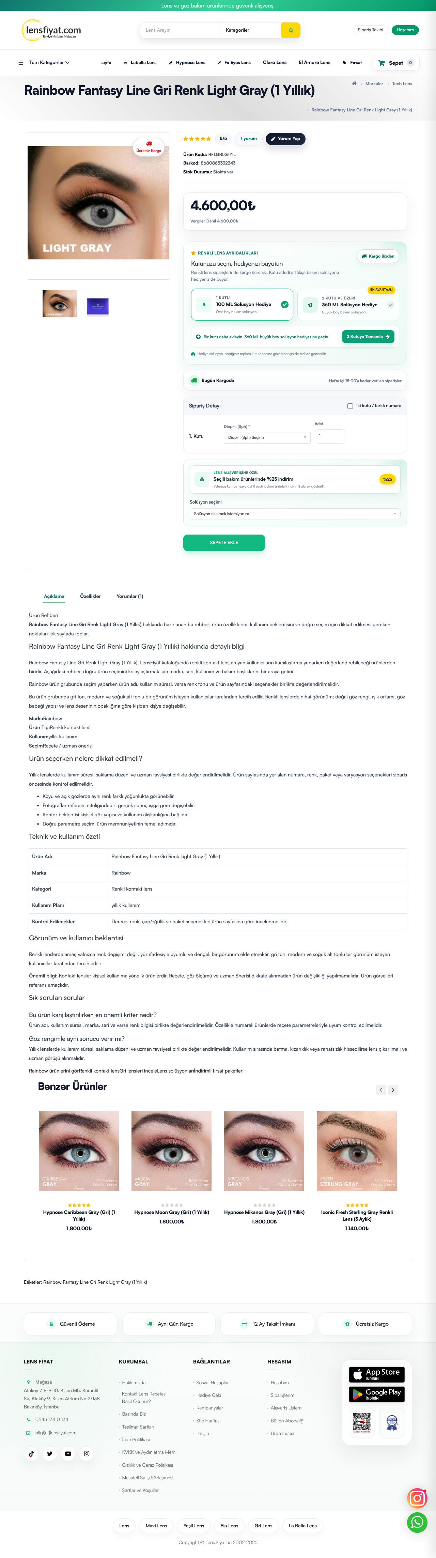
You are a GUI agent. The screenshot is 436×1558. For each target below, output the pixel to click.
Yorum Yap (289, 138)
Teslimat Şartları (138, 1427)
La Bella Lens (303, 1526)
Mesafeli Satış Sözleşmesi (147, 1478)
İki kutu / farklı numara (378, 405)
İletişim (204, 1433)
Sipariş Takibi (370, 30)
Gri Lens (263, 1526)
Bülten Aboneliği (288, 1421)
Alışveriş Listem (286, 1408)
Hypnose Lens (190, 62)
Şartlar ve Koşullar (140, 1490)
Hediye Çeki (209, 1395)
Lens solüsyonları (175, 1071)
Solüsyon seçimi (206, 502)
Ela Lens (229, 1526)
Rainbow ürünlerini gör (54, 1071)
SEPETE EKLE (224, 542)
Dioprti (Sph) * (237, 426)
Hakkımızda (134, 1383)
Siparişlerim (282, 1395)
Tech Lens (402, 84)
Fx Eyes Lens (237, 62)
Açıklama (54, 596)
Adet (319, 423)
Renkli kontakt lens (99, 1071)
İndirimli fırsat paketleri (219, 1071)
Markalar (374, 84)
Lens (124, 1526)
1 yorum (248, 138)
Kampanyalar (210, 1408)
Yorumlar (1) (129, 596)
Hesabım (405, 30)
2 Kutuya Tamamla (365, 336)
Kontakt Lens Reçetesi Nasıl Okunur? (144, 1397)
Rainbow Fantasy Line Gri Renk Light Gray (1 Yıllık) (361, 110)
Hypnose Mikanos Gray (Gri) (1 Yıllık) (264, 1212)
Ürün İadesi (282, 1433)
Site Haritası (208, 1421)
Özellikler (90, 596)
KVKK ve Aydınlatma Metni (149, 1452)
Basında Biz (134, 1414)
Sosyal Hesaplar (213, 1383)
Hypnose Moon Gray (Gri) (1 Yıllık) (171, 1212)
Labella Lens (143, 62)
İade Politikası (136, 1440)
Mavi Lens (156, 1526)
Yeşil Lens (193, 1526)
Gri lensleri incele (138, 1071)
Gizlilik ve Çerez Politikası (147, 1465)
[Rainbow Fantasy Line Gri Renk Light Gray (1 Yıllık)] (98, 203)
